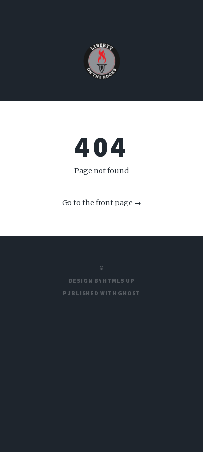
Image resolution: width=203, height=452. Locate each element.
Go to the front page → (101, 202)
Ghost (129, 293)
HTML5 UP (118, 280)
